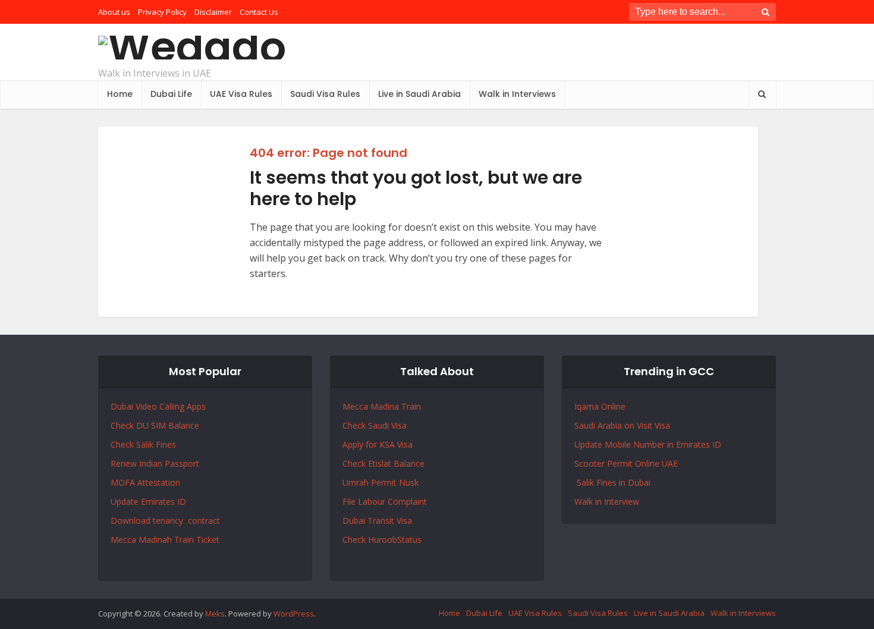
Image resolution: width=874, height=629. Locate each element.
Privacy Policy (162, 12)
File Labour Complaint (384, 501)
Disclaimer (213, 12)
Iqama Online (599, 406)
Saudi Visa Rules (325, 94)
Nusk (409, 482)
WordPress (293, 613)
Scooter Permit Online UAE (626, 463)
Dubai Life (171, 94)
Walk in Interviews (517, 94)
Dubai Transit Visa (377, 520)
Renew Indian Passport (155, 463)
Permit (385, 482)
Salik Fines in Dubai (612, 482)
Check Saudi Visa (374, 425)
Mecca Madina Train (381, 406)
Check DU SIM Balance (155, 425)
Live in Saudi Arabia (419, 94)
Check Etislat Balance (383, 463)
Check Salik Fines (143, 444)
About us (114, 12)
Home (120, 94)
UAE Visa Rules (241, 94)
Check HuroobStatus (382, 539)
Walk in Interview (606, 501)
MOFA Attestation (145, 482)
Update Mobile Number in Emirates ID (647, 444)
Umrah (356, 482)
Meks (215, 613)
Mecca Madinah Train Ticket (165, 539)
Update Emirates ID (148, 501)
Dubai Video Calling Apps (158, 406)
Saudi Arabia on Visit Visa (622, 425)
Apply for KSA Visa (377, 444)
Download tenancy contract (166, 520)
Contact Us (259, 12)
